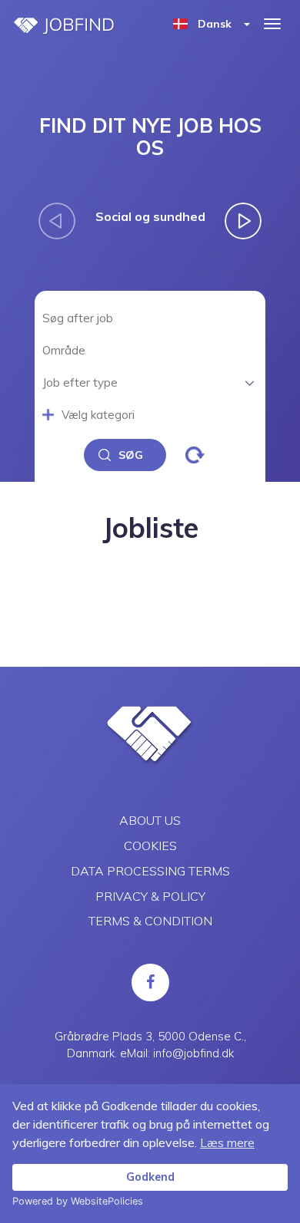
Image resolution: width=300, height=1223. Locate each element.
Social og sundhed (150, 216)
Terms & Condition (150, 920)
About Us (150, 820)
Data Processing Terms (150, 871)
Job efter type (80, 382)
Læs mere (227, 1142)
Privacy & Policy (150, 896)
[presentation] (56, 221)
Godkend (150, 1177)
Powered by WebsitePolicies (77, 1201)
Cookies (150, 845)
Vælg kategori (98, 414)
